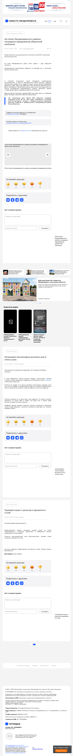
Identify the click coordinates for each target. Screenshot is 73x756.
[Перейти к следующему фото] (47, 155)
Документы (45, 665)
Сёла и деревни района (14, 33)
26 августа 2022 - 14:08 (10, 48)
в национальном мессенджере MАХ (18, 123)
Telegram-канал (26, 130)
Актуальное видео (23, 665)
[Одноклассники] (12, 200)
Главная (35, 665)
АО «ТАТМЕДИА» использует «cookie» (17, 746)
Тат (55, 21)
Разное (53, 665)
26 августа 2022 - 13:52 (10, 364)
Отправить (45, 228)
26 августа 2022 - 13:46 (10, 517)
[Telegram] (17, 200)
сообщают (48, 380)
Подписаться (61, 751)
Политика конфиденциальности (15, 752)
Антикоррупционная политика (14, 745)
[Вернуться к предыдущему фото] (8, 155)
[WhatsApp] (21, 200)
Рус (46, 21)
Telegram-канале (13, 114)
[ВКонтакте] (8, 200)
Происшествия (11, 351)
